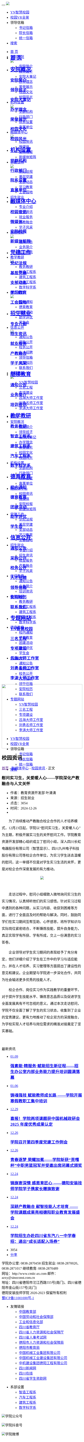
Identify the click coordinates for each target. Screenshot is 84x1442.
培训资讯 (26, 591)
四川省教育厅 (29, 1327)
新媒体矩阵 (27, 157)
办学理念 (26, 442)
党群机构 (26, 468)
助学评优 (26, 317)
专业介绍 (26, 207)
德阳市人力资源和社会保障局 (41, 1342)
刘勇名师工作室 (31, 403)
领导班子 (26, 432)
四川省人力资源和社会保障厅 (41, 1332)
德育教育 (26, 307)
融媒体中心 (23, 201)
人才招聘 (18, 577)
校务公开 (26, 347)
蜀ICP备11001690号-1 (18, 1298)
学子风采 (26, 227)
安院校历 (18, 597)
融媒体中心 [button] (19, 132)
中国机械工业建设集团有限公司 (43, 1358)
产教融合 (26, 222)
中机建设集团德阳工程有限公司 (43, 1363)
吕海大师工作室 (31, 398)
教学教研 (20, 415)
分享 (13, 1255)
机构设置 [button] (17, 102)
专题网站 (20, 618)
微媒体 (16, 221)
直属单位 (26, 483)
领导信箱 (26, 357)
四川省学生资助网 (33, 1378)
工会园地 (18, 302)
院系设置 (26, 122)
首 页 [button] (14, 52)
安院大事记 (27, 76)
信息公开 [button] (17, 327)
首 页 (16, 57)
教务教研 (26, 267)
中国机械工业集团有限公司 (39, 1353)
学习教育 (18, 292)
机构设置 (20, 150)
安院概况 (20, 69)
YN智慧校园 (19, 12)
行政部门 (18, 170)
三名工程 (26, 387)
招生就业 (20, 313)
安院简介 (18, 80)
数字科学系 (27, 287)
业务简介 (26, 247)
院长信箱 (26, 33)
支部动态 (26, 529)
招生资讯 (18, 333)
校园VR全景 (19, 17)
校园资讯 (26, 141)
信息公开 (20, 537)
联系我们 (26, 368)
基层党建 (26, 524)
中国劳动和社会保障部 (36, 1317)
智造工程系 (27, 272)
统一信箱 (26, 38)
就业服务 (26, 217)
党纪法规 (26, 519)
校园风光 (18, 139)
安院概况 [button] (17, 422)
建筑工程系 (27, 277)
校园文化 (18, 129)
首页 (5, 768)
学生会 (24, 653)
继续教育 (20, 374)
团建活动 (26, 643)
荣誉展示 (18, 119)
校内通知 (26, 632)
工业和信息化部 (31, 1322)
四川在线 (26, 1373)
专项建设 (18, 648)
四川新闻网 (27, 1368)
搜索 (13, 43)
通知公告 (26, 337)
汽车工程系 (27, 282)
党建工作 (20, 252)
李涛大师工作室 (31, 408)
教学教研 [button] (17, 257)
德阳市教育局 (29, 1347)
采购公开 (18, 558)
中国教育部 (27, 1312)
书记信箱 (26, 28)
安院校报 (18, 231)
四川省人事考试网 (33, 1337)
